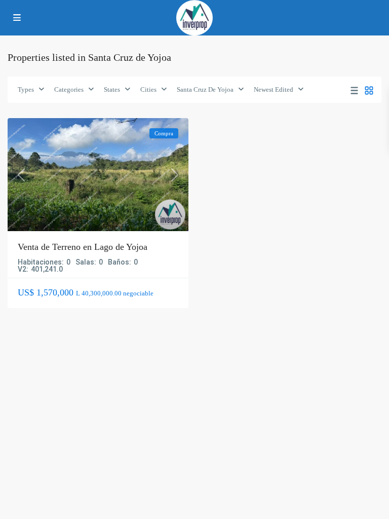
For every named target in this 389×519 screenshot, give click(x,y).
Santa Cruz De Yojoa (205, 89)
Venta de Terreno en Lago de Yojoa (82, 247)
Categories (69, 89)
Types (26, 89)
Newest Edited (273, 89)
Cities (148, 89)
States (112, 89)
